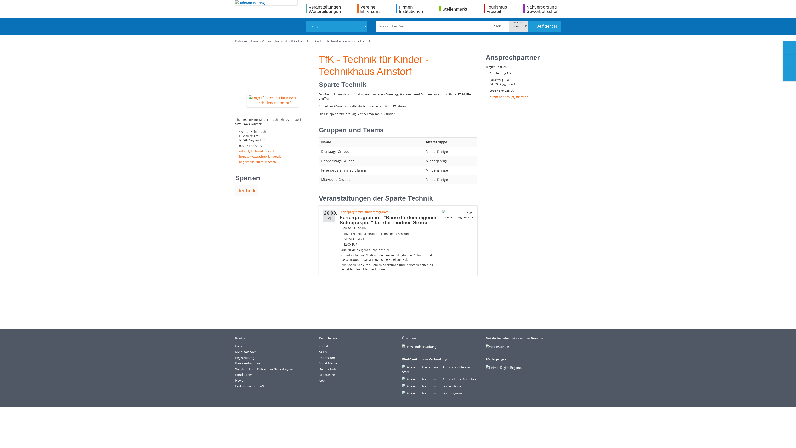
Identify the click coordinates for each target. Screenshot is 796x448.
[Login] (789, 61)
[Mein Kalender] (789, 74)
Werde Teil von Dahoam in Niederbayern (264, 369)
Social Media (328, 363)
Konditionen (244, 375)
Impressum (327, 357)
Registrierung (244, 357)
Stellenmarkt (454, 9)
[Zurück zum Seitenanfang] (789, 440)
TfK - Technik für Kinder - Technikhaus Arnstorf (323, 41)
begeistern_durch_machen (257, 162)
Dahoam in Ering (246, 41)
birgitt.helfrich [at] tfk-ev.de (509, 97)
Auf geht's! (546, 26)
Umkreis (518, 22)
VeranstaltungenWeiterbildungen (325, 9)
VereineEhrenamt (370, 9)
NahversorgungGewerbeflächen (542, 9)
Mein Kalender (245, 352)
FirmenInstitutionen (411, 9)
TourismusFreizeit (497, 9)
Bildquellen (327, 375)
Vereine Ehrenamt (274, 41)
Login (239, 346)
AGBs (323, 352)
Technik (365, 41)
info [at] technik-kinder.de (257, 151)
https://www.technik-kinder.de (260, 156)
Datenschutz (327, 369)
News (239, 380)
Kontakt (324, 346)
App (322, 380)
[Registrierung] (789, 48)
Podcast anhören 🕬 (249, 386)
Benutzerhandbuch (248, 363)
